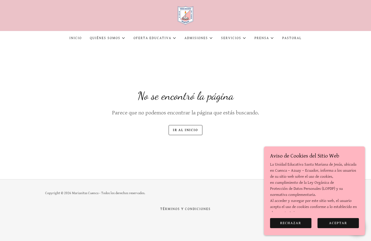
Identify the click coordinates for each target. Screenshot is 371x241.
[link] (185, 15)
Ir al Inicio (185, 130)
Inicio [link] (75, 38)
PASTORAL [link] (292, 38)
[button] (107, 38)
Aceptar (338, 223)
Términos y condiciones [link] (185, 209)
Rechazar (290, 223)
